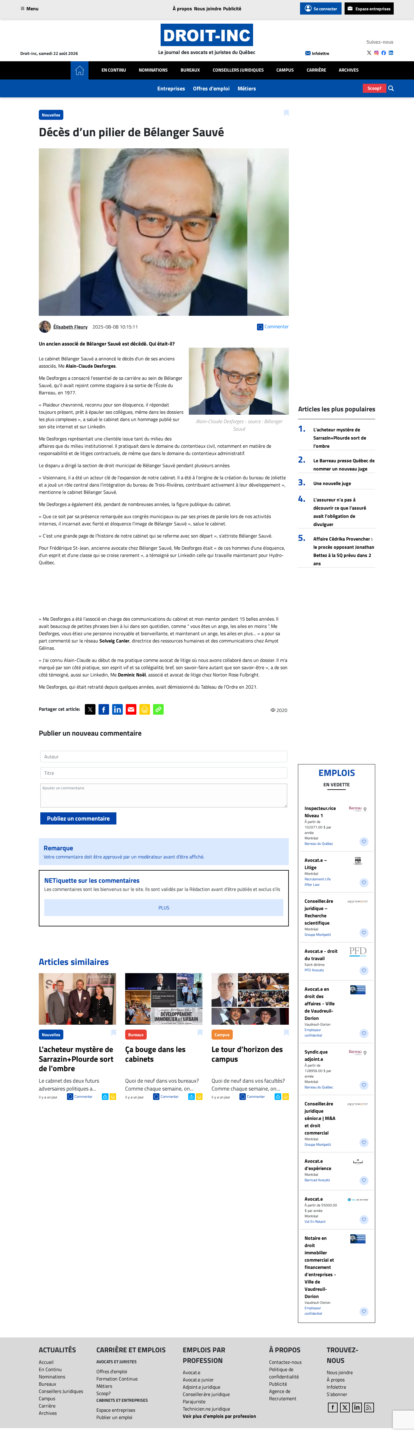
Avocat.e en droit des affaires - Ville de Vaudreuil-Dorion (320, 1003)
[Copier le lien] (158, 709)
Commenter (83, 1096)
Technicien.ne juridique (206, 1408)
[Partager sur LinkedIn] (117, 709)
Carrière (316, 70)
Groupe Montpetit (318, 934)
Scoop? (375, 88)
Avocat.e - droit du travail (321, 954)
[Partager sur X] (90, 709)
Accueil (46, 1362)
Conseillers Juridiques (238, 70)
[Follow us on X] (369, 52)
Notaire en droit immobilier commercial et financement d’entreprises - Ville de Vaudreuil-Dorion (320, 1267)
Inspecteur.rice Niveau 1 (320, 811)
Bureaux (190, 70)
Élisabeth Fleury (70, 326)
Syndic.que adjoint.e (316, 1055)
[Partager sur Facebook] (103, 709)
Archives (349, 70)
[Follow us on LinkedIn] (391, 52)
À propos (182, 8)
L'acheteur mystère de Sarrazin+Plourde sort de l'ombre (339, 438)
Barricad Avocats (317, 1180)
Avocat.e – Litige (316, 863)
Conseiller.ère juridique (206, 1394)
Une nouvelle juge (332, 483)
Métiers (247, 88)
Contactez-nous (285, 1362)
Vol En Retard (315, 1221)
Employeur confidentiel (313, 1032)
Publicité (232, 8)
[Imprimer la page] (144, 709)
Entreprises (171, 88)
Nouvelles (51, 115)
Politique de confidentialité (284, 1373)
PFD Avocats (314, 970)
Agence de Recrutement (282, 1394)
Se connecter (325, 8)
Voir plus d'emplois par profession (219, 1416)
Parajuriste (194, 1401)
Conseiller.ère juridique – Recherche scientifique (319, 911)
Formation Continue (117, 1378)
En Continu (114, 70)
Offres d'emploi (211, 88)
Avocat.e (314, 1198)
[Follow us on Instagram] (376, 52)
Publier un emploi (114, 1417)
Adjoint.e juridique (201, 1387)
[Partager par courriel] (131, 709)
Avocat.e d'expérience (318, 1164)
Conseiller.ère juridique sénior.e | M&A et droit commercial (320, 1118)
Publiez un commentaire (78, 818)
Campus (285, 70)
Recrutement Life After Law (318, 881)
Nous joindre (207, 8)
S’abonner (337, 1394)
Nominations (153, 70)
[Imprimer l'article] (112, 1096)
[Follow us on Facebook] (383, 52)
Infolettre (320, 53)
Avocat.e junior (198, 1379)
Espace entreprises (373, 8)
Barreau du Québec (319, 843)
